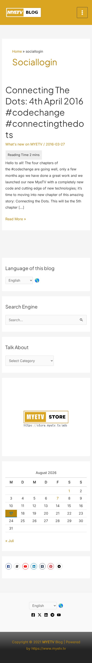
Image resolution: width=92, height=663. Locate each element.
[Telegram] (52, 615)
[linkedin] (34, 566)
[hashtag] (17, 566)
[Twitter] (40, 615)
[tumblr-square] (43, 566)
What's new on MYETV (23, 144)
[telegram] (60, 566)
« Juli (9, 541)
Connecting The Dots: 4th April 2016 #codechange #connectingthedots (44, 112)
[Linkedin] (46, 615)
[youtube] (26, 566)
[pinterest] (51, 566)
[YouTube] (59, 615)
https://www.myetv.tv (48, 648)
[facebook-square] (9, 566)
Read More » (15, 219)
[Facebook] (33, 615)
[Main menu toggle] (82, 12)
